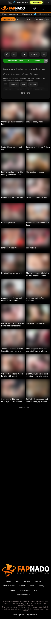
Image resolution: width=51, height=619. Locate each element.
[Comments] (44, 54)
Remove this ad (25, 407)
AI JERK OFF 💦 (29, 14)
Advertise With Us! (23, 595)
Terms (31, 586)
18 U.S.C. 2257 (24, 590)
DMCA (12, 590)
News (17, 581)
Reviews (27, 581)
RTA (35, 590)
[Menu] (48, 9)
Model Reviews (9, 586)
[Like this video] (24, 54)
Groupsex (39, 19)
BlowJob (30, 19)
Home (8, 581)
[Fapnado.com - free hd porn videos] (13, 9)
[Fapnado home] (25, 576)
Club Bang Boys (8, 19)
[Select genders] (35, 9)
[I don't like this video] (14, 54)
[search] (43, 9)
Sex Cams (44, 14)
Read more (25, 93)
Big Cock (20, 19)
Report (34, 54)
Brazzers (38, 581)
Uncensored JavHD (10, 14)
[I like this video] (7, 54)
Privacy (41, 586)
